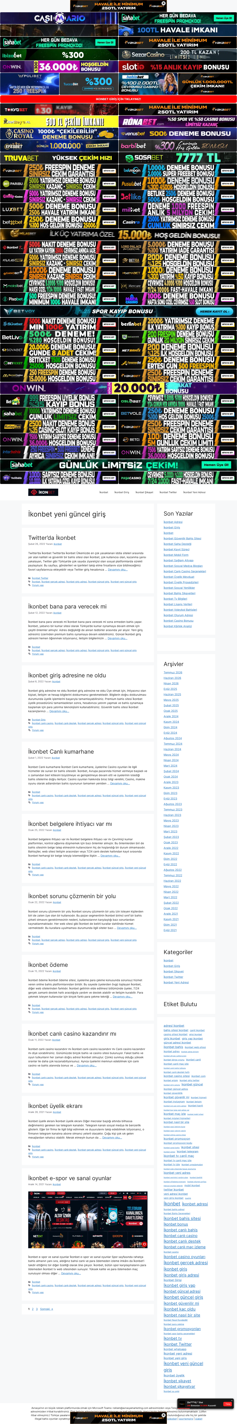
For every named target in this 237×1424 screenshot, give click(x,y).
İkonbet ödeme (48, 964)
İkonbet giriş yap (179, 1285)
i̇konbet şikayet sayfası (196, 1182)
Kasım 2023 (171, 787)
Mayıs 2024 (171, 754)
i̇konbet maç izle (175, 1113)
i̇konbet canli (193, 1059)
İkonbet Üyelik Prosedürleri (181, 582)
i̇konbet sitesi (190, 1147)
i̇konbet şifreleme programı (175, 1182)
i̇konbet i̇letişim (194, 1101)
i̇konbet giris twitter (189, 1080)
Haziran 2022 (172, 880)
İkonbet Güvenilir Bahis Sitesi (182, 538)
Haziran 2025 (172, 694)
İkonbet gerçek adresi (53, 581)
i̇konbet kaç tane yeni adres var (176, 1110)
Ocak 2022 (171, 908)
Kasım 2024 (171, 721)
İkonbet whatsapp (175, 1349)
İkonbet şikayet (177, 1381)
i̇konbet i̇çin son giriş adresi (175, 1106)
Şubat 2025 (171, 705)
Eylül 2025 (170, 689)
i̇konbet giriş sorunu (172, 1085)
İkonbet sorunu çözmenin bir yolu (72, 896)
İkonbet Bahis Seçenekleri (177, 1213)
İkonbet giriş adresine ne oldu (67, 675)
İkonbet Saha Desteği (177, 544)
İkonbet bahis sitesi (182, 1218)
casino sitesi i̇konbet (176, 1034)
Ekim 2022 (170, 859)
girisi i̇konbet (195, 1034)
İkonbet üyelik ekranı (55, 1105)
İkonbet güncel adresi (182, 1291)
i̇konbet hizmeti (199, 1097)
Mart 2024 (170, 765)
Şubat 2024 (171, 771)
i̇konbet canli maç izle (176, 1063)
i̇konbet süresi (169, 1152)
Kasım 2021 (171, 919)
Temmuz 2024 (173, 743)
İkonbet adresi (195, 1204)
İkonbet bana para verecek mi (67, 606)
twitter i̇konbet (174, 1189)
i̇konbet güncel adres (176, 1088)
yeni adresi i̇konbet (176, 1193)
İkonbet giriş (175, 1268)
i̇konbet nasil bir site (176, 1122)
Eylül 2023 (170, 798)
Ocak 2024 (171, 776)
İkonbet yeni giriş (175, 1358)
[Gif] (118, 234)
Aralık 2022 (171, 848)
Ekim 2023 (170, 793)
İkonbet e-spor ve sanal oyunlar (69, 1178)
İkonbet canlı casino (42, 723)
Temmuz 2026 (173, 672)
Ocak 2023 (171, 842)
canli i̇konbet (197, 1030)
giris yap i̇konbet (192, 1038)
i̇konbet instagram (174, 1101)
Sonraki (46, 1309)
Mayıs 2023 (171, 820)
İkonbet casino (171, 1252)
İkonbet (103, 492)
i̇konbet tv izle (172, 1164)
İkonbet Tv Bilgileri (175, 598)
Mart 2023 (170, 831)
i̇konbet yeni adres (177, 1173)
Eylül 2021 (170, 930)
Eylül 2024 (170, 732)
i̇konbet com (198, 1076)
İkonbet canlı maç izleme (185, 1247)
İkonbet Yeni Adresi (194, 492)
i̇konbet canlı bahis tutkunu (175, 1068)
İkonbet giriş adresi (76, 581)
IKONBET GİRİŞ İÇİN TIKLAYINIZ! (118, 99)
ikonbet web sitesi (195, 1047)
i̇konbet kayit (195, 1105)
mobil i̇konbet (192, 1185)
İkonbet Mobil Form (176, 555)
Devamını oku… (118, 569)
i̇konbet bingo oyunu (174, 1059)
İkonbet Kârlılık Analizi (178, 626)
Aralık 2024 (171, 716)
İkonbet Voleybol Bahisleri (180, 609)
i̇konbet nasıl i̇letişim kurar (174, 1127)
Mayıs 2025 (171, 700)
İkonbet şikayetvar (179, 1386)
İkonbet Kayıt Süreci (176, 549)
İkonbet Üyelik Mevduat (179, 576)
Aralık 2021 (171, 913)
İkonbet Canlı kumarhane (61, 751)
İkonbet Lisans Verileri (178, 604)
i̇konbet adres (172, 1051)
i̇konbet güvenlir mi (176, 1097)
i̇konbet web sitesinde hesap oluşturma (180, 1169)
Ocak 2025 (171, 710)
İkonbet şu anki (171, 1391)
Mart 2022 (170, 897)
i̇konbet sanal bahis (172, 1148)
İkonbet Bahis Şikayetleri (179, 593)
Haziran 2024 (172, 749)
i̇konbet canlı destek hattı (176, 1072)
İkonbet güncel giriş (98, 581)
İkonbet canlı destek (65, 723)
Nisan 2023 (171, 826)
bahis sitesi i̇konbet (176, 1030)
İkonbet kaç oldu (180, 1309)
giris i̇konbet (172, 1038)
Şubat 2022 (171, 902)
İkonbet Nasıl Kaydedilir (176, 1320)
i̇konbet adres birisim (190, 1052)
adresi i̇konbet (174, 1026)
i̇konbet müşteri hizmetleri (177, 1118)
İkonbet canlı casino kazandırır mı (72, 1033)
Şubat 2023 (171, 837)
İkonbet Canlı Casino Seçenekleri (185, 571)
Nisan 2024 (171, 760)
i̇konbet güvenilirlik (173, 1093)
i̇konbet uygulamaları (192, 1164)
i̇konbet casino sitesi (177, 1076)
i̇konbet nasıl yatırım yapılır (175, 1131)
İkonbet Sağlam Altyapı (178, 560)
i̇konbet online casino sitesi (175, 1135)
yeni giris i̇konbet (173, 1198)
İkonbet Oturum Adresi (178, 615)
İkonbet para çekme (174, 1324)
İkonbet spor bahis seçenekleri (179, 1333)
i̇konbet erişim (171, 1080)
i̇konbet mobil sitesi (195, 1114)
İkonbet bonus (176, 1224)
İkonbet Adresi (173, 522)
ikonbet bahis (173, 1047)
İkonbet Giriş (121, 492)
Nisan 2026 (171, 683)
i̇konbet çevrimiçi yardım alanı (176, 1177)
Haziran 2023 (172, 815)
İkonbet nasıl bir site (182, 1315)
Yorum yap (38, 585)
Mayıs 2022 (171, 886)
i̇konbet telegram (187, 1151)
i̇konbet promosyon (177, 1138)
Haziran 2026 (172, 678)
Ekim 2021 (170, 924)
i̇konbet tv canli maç (179, 1156)
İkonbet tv (173, 1338)
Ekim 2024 (170, 727)
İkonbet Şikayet (144, 492)
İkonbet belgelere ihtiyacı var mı (70, 823)
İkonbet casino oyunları (184, 1256)
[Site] (59, 170)
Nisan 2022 (171, 891)
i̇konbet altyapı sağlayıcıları (175, 1056)
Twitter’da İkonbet (52, 537)
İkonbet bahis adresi (174, 1209)
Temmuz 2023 (173, 809)
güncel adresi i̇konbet (177, 1042)
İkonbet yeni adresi (178, 1353)
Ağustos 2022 (173, 869)
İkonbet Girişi (173, 1280)
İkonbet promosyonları (182, 1329)
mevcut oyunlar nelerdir (173, 1186)
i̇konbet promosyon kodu (178, 1143)
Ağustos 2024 (173, 738)
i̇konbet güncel (192, 1084)
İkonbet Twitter (168, 492)
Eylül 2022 (170, 864)
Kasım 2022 (171, 853)
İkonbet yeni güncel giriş (124, 581)
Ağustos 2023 (173, 804)
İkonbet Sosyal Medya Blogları (183, 566)
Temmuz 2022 (173, 875)
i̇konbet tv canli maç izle (178, 1160)
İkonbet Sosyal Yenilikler (179, 587)
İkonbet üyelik (174, 1375)
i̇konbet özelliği (196, 1177)
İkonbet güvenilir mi (181, 1303)
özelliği (188, 1198)
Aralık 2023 (171, 782)
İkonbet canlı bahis (181, 1230)
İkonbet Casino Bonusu (178, 620)
